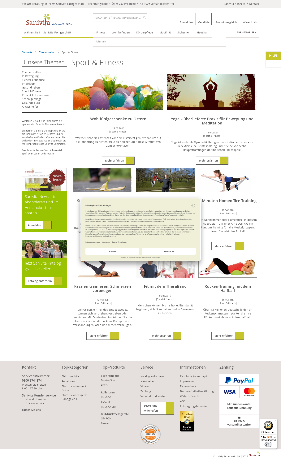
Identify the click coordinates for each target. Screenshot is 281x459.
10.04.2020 (228, 210)
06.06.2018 (165, 295)
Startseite (27, 52)
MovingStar (108, 380)
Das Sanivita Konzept (193, 376)
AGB (182, 401)
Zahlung (145, 391)
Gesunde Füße (31, 103)
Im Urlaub (28, 83)
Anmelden (34, 225)
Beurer (105, 423)
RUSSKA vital (109, 407)
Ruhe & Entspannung (35, 95)
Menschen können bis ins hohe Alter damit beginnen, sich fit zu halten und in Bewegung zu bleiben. (165, 309)
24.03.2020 (103, 299)
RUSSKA (106, 397)
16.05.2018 (228, 299)
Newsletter (147, 381)
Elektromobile (70, 376)
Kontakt (254, 4)
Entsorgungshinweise (194, 406)
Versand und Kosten (153, 396)
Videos (144, 386)
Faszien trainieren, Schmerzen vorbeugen (102, 288)
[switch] (268, 444)
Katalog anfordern (40, 281)
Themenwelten (246, 32)
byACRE (106, 402)
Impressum (187, 381)
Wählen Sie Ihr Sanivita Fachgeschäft (47, 32)
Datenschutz (188, 386)
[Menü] (275, 421)
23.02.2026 (118, 128)
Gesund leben (31, 87)
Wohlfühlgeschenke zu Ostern (118, 118)
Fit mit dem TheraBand (165, 286)
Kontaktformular (36, 399)
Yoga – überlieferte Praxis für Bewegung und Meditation (212, 121)
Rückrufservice (35, 403)
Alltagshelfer (30, 106)
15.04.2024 (212, 132)
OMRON (106, 418)
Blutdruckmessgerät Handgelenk (74, 397)
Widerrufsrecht (190, 396)
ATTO (104, 385)
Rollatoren (68, 381)
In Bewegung (30, 76)
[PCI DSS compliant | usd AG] (150, 434)
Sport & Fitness (118, 131)
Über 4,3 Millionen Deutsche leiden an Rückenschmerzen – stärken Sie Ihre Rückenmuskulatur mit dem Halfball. (227, 313)
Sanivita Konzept (234, 4)
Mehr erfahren (114, 160)
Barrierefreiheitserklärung (197, 391)
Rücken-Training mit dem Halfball (228, 288)
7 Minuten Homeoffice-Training (228, 200)
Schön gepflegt (31, 99)
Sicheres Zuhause (33, 80)
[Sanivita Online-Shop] (57, 20)
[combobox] (120, 17)
